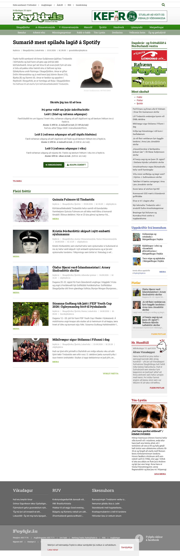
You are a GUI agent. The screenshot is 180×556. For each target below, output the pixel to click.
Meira (55, 218)
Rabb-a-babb (83, 32)
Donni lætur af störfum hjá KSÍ (146, 189)
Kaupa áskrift (77, 165)
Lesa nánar (53, 549)
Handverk (118, 27)
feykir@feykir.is (139, 273)
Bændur (22, 32)
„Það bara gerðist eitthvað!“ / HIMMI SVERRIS (147, 432)
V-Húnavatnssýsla (68, 27)
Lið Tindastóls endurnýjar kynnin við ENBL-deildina (148, 118)
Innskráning (54, 165)
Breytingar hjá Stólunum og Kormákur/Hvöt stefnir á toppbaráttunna (145, 215)
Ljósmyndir (137, 27)
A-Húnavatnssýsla (45, 27)
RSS (69, 5)
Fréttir (139, 97)
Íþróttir (140, 103)
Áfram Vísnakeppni (144, 352)
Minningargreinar (61, 32)
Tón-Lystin (99, 32)
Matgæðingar (157, 27)
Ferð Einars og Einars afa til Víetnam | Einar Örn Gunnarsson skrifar (149, 110)
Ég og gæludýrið (157, 32)
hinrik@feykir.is (67, 314)
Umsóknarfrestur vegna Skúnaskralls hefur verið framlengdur (149, 168)
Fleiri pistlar (158, 334)
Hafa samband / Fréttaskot (24, 5)
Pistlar (140, 100)
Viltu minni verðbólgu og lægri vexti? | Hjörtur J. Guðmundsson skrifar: (149, 175)
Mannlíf (88, 27)
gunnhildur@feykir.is (78, 50)
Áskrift (60, 5)
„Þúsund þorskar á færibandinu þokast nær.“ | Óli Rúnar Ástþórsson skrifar (148, 152)
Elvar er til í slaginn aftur (143, 201)
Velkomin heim (137, 32)
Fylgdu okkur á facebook (154, 538)
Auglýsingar (46, 5)
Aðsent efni (39, 32)
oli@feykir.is (111, 204)
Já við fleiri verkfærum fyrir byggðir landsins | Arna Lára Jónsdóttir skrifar (148, 141)
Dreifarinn (117, 32)
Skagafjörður (23, 27)
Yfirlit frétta (110, 373)
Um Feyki (63, 538)
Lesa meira (160, 474)
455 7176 (25, 538)
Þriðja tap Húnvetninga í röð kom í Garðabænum (148, 132)
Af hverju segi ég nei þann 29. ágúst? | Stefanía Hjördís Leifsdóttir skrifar (149, 161)
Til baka (17, 181)
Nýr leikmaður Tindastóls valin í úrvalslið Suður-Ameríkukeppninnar (148, 206)
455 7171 (51, 538)
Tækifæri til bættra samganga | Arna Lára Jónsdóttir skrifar (149, 183)
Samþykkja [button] (126, 547)
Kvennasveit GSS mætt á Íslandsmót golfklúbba (149, 195)
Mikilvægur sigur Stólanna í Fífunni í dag (148, 125)
